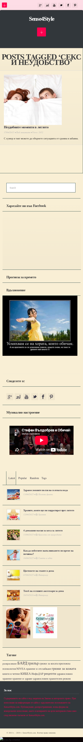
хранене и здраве (22, 678)
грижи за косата (48, 663)
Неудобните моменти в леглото (26, 126)
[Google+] (40, 5)
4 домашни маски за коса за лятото (43, 530)
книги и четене (11, 674)
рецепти (50, 673)
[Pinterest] (75, 5)
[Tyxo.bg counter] (10, 739)
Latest (11, 478)
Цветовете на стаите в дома (38, 570)
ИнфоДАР (37, 674)
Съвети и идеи (45, 558)
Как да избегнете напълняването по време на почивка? (48, 552)
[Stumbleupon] (47, 5)
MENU (4, 5)
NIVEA (20, 668)
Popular (22, 478)
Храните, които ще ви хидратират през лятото (48, 510)
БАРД (22, 663)
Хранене (42, 514)
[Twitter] (61, 5)
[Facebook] (68, 5)
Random (34, 478)
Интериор (43, 574)
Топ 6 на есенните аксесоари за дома (43, 591)
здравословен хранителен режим (52, 678)
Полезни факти (45, 494)
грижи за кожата (64, 668)
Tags (44, 478)
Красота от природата (50, 534)
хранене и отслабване (38, 668)
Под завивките (23, 132)
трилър (33, 663)
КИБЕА (25, 674)
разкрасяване (10, 663)
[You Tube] (54, 5)
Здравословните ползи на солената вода (45, 490)
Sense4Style (41, 19)
